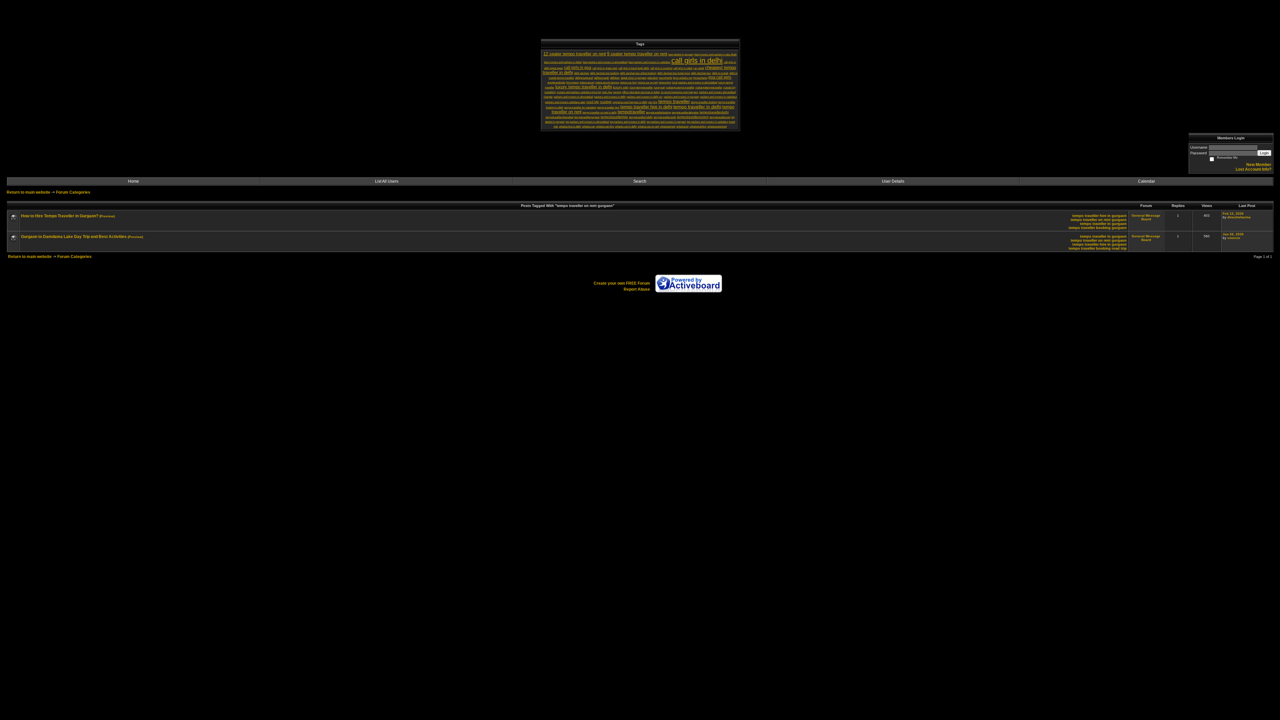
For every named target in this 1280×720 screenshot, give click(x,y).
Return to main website (29, 192)
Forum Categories (73, 192)
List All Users (386, 181)
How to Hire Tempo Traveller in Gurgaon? (59, 216)
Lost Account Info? (1253, 169)
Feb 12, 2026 (1233, 213)
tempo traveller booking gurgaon (1098, 228)
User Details (893, 181)
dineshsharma (1239, 217)
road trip (1119, 248)
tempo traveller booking (1090, 248)
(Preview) (107, 216)
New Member (1258, 164)
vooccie (1233, 238)
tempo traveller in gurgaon (1103, 224)
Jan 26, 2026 (1233, 234)
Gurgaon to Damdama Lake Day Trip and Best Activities (74, 236)
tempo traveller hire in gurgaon (1099, 216)
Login (1264, 153)
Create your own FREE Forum (622, 283)
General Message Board (1146, 217)
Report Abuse (637, 289)
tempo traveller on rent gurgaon (1099, 220)
